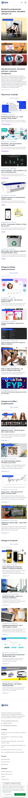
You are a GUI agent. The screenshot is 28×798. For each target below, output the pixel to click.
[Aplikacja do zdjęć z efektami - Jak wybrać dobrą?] (14, 29)
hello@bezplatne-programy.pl (10, 725)
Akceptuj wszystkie (20, 794)
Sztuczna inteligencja (6, 124)
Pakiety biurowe (5, 151)
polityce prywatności (6, 791)
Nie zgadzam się (8, 794)
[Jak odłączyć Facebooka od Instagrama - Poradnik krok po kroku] (14, 59)
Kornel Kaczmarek (5, 141)
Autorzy (3, 756)
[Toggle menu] (25, 2)
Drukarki (3, 204)
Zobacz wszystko (14, 98)
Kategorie (4, 768)
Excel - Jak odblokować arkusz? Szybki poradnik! (12, 752)
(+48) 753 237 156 (7, 723)
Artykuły (4, 729)
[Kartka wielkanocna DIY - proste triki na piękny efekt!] (14, 48)
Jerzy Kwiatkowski (5, 195)
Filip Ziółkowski (4, 114)
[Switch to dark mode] (21, 2)
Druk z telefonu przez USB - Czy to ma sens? (11, 749)
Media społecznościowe (7, 56)
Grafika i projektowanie (8, 19)
